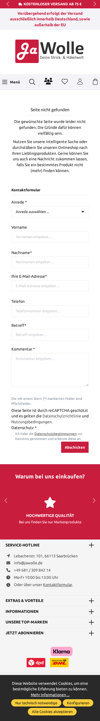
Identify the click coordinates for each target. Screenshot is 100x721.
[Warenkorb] (95, 82)
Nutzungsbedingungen (31, 422)
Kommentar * (23, 349)
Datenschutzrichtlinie (61, 416)
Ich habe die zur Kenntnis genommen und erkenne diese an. (48, 436)
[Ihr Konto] (80, 82)
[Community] (48, 81)
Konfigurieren (78, 703)
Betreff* (18, 325)
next (93, 4)
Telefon (18, 301)
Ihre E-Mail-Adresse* (29, 276)
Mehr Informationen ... (50, 695)
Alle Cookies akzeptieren (52, 711)
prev (8, 4)
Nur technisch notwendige (36, 703)
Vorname (19, 227)
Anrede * (19, 202)
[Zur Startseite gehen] (50, 51)
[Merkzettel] (65, 82)
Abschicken (75, 447)
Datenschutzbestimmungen (55, 433)
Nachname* (21, 252)
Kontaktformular (57, 584)
